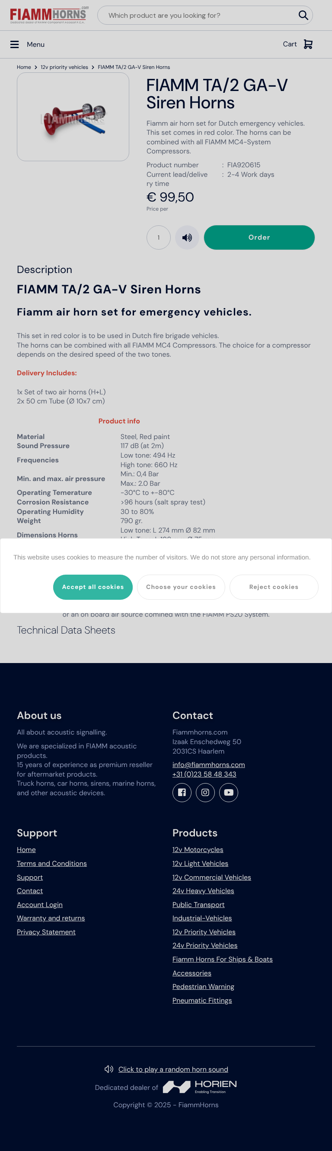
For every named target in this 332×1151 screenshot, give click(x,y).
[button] (93, 587)
